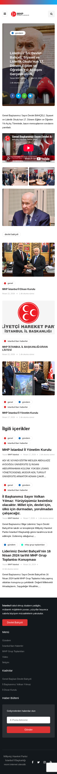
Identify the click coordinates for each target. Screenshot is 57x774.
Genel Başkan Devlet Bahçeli (16, 679)
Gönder (28, 729)
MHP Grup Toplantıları (13, 651)
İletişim (5, 662)
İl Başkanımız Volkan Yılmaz (16, 684)
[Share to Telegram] (30, 95)
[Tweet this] (18, 95)
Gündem (6, 640)
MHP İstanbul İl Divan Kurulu (18, 289)
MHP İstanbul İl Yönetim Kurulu (20, 413)
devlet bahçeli (11, 234)
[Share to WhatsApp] (24, 95)
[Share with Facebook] (12, 95)
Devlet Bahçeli (15, 622)
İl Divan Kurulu (9, 690)
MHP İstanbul (21, 78)
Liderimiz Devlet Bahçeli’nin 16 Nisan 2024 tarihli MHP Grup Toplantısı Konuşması (26, 555)
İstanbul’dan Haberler (12, 646)
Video (5, 657)
